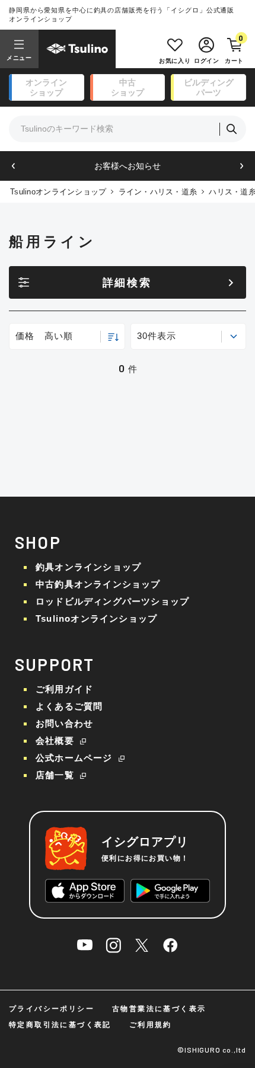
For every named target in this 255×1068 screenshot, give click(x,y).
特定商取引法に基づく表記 (60, 1025)
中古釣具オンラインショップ (98, 584)
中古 (127, 87)
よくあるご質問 (69, 706)
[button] (13, 166)
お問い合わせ (64, 723)
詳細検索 (127, 283)
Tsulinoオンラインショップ (58, 191)
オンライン (46, 87)
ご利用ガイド (64, 689)
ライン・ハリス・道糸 (158, 191)
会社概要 (55, 741)
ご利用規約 (150, 1025)
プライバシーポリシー (51, 1009)
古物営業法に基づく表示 (159, 1009)
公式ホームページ (74, 758)
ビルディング (209, 87)
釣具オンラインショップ (88, 567)
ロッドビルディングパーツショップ (112, 601)
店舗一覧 (55, 775)
